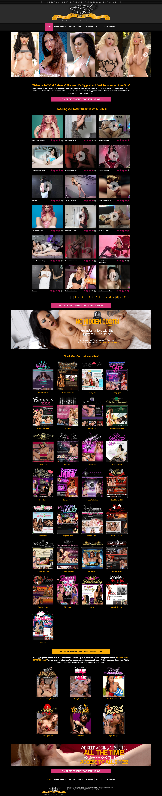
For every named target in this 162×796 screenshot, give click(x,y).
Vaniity (92, 607)
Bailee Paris (43, 464)
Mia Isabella (92, 571)
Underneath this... (71, 291)
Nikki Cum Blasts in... (105, 200)
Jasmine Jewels (116, 571)
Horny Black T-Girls (80, 699)
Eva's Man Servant (71, 170)
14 (120, 297)
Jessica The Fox (117, 535)
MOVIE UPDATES (60, 27)
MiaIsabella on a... (71, 140)
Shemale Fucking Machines (47, 699)
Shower (34, 200)
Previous (15, 55)
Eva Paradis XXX (43, 428)
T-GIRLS (99, 27)
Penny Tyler (116, 393)
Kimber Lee (92, 428)
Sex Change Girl (117, 500)
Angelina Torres (43, 571)
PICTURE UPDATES (76, 27)
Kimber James (92, 535)
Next (145, 55)
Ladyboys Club (47, 736)
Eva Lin (43, 643)
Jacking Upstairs (70, 200)
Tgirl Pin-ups (113, 736)
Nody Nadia (43, 535)
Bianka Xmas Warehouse (103, 261)
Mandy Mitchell (116, 464)
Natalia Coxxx (43, 607)
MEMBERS (89, 27)
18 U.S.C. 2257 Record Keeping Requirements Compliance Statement (84, 788)
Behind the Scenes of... (72, 230)
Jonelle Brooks (116, 607)
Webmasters (70, 790)
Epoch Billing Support (86, 790)
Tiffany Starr (92, 464)
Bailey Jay (92, 393)
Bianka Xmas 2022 (104, 170)
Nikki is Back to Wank (105, 291)
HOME (49, 27)
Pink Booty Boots (37, 230)
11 (110, 297)
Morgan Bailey (68, 535)
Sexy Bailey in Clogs (38, 140)
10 (107, 297)
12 (113, 297)
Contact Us (77, 790)
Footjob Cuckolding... (39, 260)
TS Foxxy (67, 607)
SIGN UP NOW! (110, 27)
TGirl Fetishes (80, 736)
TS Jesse (67, 428)
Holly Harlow (43, 500)
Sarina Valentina (92, 500)
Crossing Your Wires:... (39, 170)
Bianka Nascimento (117, 428)
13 (117, 297)
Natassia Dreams (68, 393)
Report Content (96, 790)
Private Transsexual (114, 699)
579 (125, 297)
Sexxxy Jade (67, 500)
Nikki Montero (43, 393)
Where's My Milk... (104, 140)
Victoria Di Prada (68, 571)
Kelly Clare (67, 464)
